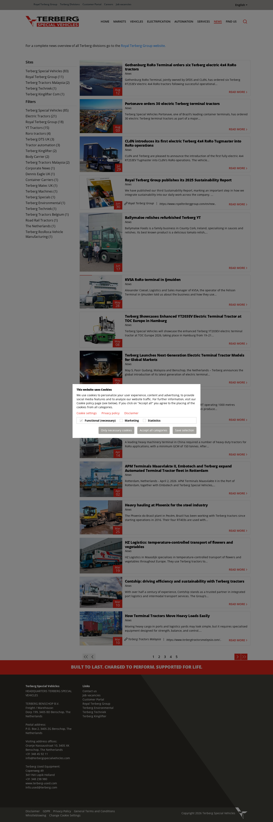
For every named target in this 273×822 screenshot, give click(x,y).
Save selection (184, 430)
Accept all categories (153, 430)
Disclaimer (131, 413)
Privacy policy (111, 413)
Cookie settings (87, 413)
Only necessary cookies (116, 430)
